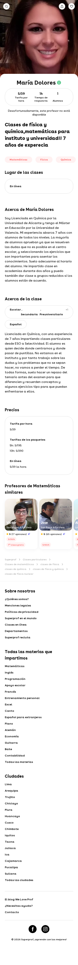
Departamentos (16, 631)
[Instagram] (45, 929)
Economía (12, 736)
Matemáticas (14, 666)
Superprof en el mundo (21, 618)
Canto (9, 710)
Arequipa (11, 790)
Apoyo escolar (15, 685)
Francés (10, 691)
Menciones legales (18, 605)
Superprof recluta (17, 637)
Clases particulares (35, 559)
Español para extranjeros (23, 717)
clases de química (15, 569)
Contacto (12, 912)
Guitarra (11, 742)
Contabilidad (15, 755)
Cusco (9, 822)
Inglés (9, 672)
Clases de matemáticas (19, 564)
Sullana (10, 873)
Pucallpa (11, 867)
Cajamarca (13, 860)
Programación (15, 678)
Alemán (10, 730)
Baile (8, 749)
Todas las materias (19, 761)
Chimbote (12, 829)
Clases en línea (16, 624)
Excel (8, 704)
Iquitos (10, 835)
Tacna (9, 841)
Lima (8, 784)
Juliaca (10, 848)
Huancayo (12, 816)
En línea (15, 186)
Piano (9, 723)
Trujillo (10, 797)
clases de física (49, 564)
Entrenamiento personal (22, 698)
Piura (8, 809)
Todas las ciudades (19, 880)
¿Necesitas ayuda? (19, 905)
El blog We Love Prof (19, 899)
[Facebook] (33, 929)
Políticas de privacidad (21, 611)
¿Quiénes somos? (17, 599)
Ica (7, 854)
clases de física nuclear (19, 573)
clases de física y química (48, 569)
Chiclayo (11, 803)
